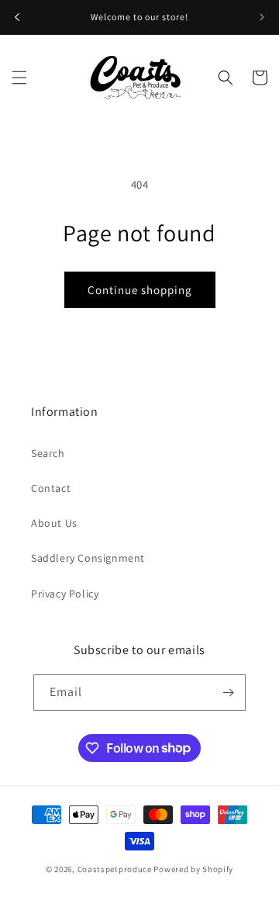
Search (48, 453)
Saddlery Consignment (88, 558)
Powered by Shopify (193, 869)
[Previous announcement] (17, 17)
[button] (19, 78)
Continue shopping (140, 289)
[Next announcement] (262, 17)
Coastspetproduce (115, 869)
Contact (51, 488)
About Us (54, 523)
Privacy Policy (64, 594)
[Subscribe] (228, 692)
